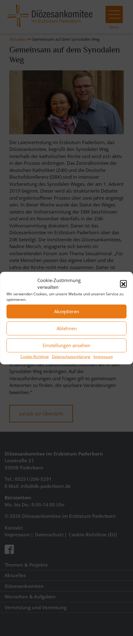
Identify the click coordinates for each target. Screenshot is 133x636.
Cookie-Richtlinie (34, 356)
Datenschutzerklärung (71, 356)
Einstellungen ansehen (66, 345)
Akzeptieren (66, 311)
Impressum (103, 356)
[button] (123, 284)
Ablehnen (67, 328)
